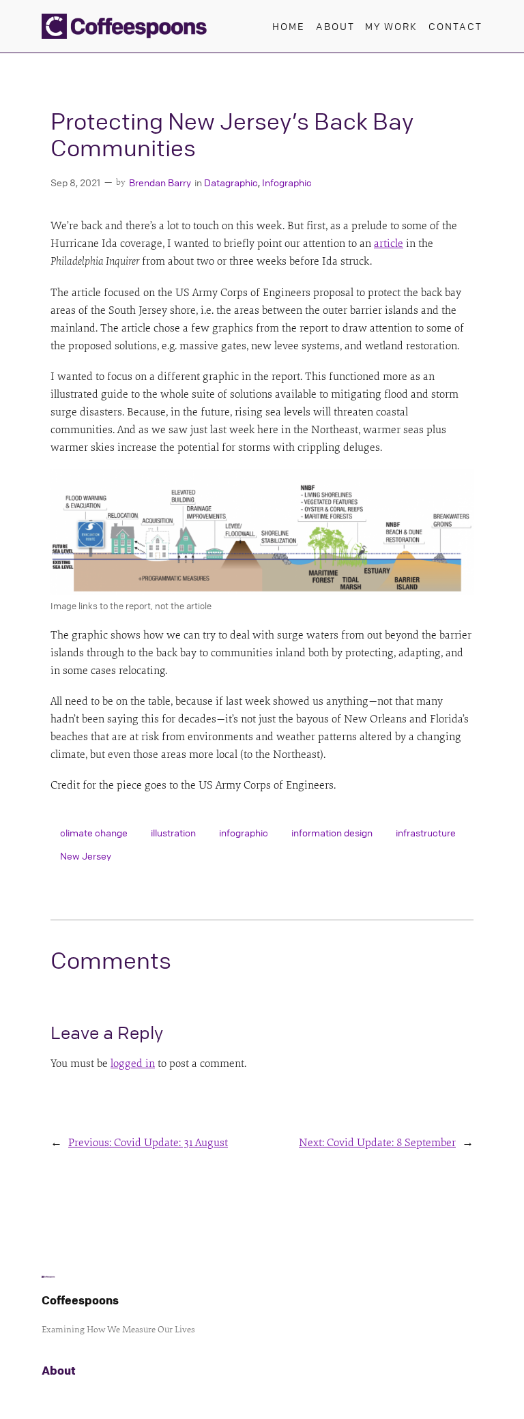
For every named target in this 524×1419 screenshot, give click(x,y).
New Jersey (85, 855)
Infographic (287, 182)
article (388, 243)
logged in (133, 1063)
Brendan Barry (160, 182)
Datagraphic (231, 182)
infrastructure (426, 832)
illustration (173, 832)
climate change (94, 832)
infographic (243, 832)
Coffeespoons (80, 1300)
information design (332, 832)
